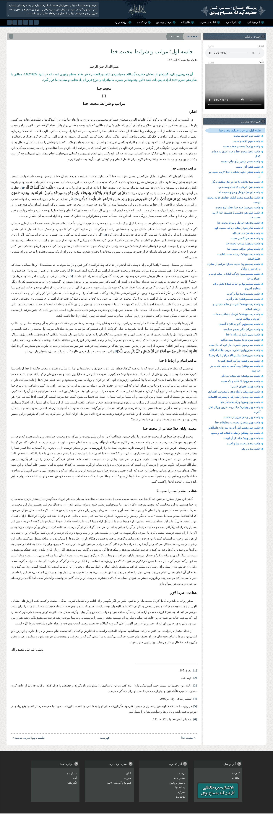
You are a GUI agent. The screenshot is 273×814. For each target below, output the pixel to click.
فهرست (105, 737)
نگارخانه (185, 22)
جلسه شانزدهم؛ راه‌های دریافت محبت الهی (237, 228)
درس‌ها (181, 773)
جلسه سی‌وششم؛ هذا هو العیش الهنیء (239, 360)
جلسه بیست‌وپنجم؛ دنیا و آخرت (243, 293)
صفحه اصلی (191, 36)
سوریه (127, 778)
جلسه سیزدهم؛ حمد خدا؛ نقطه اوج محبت (238, 207)
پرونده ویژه (121, 22)
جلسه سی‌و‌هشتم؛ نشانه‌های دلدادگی (240, 375)
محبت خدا (173, 36)
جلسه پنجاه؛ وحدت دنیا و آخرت (243, 443)
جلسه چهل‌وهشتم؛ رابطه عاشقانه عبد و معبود (235, 433)
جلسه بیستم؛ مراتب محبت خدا (243, 249)
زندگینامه (142, 22)
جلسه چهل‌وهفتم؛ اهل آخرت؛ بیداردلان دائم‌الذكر (234, 427)
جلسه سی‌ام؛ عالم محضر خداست (241, 329)
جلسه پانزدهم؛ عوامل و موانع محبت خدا (238, 222)
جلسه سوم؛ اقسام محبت (246, 141)
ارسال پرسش (164, 22)
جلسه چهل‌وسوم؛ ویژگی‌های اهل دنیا (240, 402)
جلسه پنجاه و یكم (250, 448)
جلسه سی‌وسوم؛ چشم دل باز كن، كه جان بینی (234, 345)
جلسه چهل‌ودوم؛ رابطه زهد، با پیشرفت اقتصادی (234, 396)
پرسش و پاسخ (177, 782)
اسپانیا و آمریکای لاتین (119, 782)
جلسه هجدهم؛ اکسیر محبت (245, 238)
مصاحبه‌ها (180, 787)
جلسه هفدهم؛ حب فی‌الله (246, 233)
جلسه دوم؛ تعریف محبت (246, 135)
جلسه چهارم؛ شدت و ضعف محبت (241, 146)
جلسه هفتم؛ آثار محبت (248, 166)
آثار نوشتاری (253, 22)
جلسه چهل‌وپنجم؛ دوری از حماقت (242, 417)
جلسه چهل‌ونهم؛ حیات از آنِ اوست (241, 438)
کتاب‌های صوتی (207, 22)
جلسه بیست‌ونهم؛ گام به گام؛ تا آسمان (239, 324)
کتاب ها (236, 773)
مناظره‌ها (180, 796)
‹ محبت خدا (188, 737)
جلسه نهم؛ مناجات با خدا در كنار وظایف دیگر (236, 181)
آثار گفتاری (231, 22)
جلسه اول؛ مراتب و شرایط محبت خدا (240, 130)
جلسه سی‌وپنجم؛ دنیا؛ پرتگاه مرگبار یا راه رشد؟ (234, 355)
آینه (75, 778)
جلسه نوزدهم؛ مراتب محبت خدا (243, 243)
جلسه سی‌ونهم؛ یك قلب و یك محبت (240, 381)
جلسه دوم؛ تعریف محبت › (29, 737)
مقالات (236, 778)
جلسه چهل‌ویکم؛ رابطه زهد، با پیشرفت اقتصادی (234, 391)
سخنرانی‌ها (179, 778)
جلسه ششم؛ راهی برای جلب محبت (240, 161)
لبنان (128, 773)
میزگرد (181, 792)
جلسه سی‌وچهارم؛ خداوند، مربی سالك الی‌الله (235, 350)
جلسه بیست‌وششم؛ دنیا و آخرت (243, 299)
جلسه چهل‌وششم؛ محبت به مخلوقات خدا (237, 422)
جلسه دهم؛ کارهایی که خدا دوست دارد (239, 187)
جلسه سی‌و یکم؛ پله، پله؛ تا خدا (243, 334)
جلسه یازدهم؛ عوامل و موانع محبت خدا (239, 192)
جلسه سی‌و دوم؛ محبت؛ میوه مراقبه (240, 339)
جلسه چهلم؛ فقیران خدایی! (245, 386)
